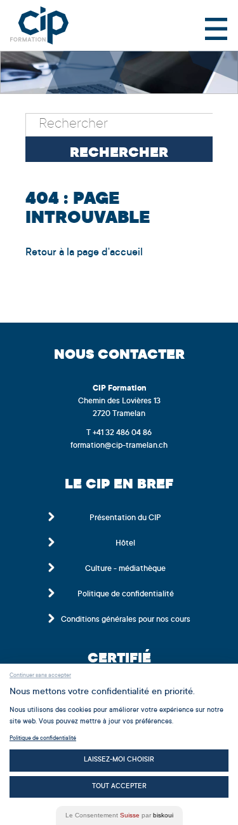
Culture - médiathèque (125, 569)
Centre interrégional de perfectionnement (50, 25)
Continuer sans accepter (40, 676)
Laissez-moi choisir (119, 760)
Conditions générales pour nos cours (125, 619)
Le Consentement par (119, 815)
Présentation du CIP (125, 518)
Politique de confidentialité (125, 594)
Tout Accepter (119, 787)
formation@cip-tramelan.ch (119, 445)
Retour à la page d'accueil (84, 252)
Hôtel (125, 543)
